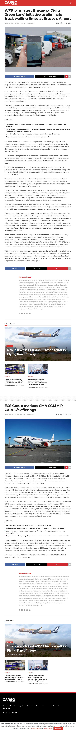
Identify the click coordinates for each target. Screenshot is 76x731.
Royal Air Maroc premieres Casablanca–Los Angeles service (28, 137)
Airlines (17, 23)
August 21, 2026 (22, 357)
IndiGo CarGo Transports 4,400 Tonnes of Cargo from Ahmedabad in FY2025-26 (14, 381)
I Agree (58, 729)
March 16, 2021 (9, 23)
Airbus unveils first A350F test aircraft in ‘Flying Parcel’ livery (28, 525)
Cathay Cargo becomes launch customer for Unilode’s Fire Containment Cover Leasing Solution (37, 381)
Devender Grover (25, 277)
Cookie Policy (47, 729)
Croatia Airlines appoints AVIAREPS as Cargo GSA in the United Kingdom (33, 134)
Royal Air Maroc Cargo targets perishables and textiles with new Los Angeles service (37, 536)
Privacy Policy (35, 729)
